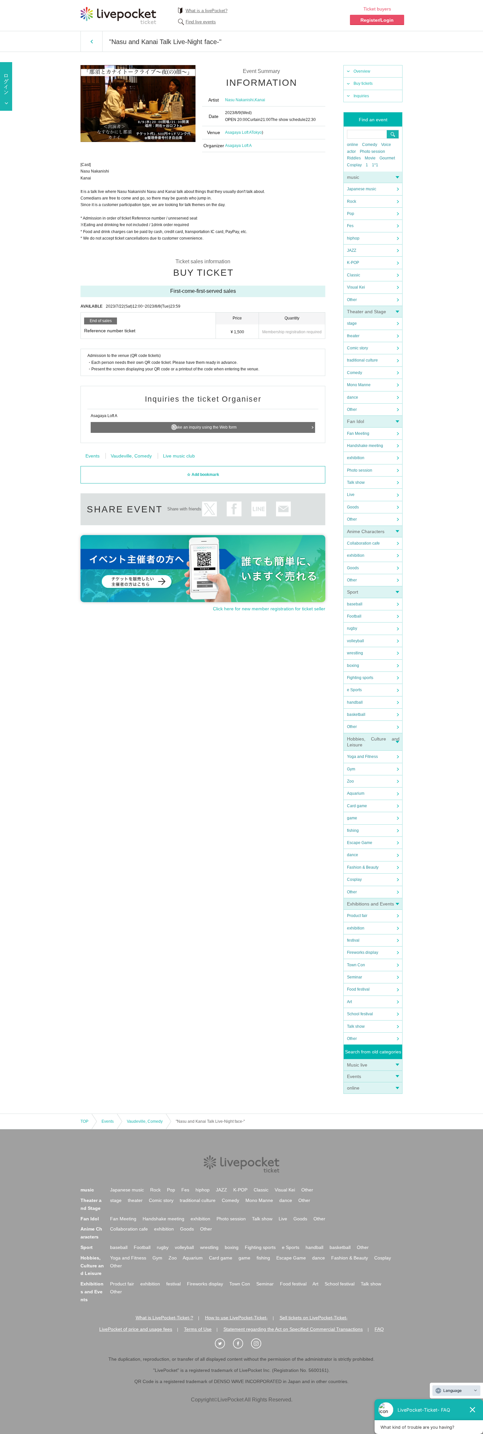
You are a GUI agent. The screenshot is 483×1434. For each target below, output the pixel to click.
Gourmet (387, 158)
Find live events (201, 21)
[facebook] (241, 1343)
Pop (350, 213)
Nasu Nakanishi (239, 100)
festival (353, 940)
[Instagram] (259, 1343)
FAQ (379, 1329)
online (352, 144)
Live (351, 494)
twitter (209, 509)
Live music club (179, 455)
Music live (357, 1065)
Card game (357, 806)
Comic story (357, 348)
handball (355, 702)
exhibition (355, 458)
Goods (353, 507)
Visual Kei (356, 287)
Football (354, 616)
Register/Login (377, 20)
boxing (353, 665)
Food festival (358, 989)
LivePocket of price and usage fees (135, 1329)
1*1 (375, 165)
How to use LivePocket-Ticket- (236, 1317)
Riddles (354, 158)
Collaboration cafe (363, 543)
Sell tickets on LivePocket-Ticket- (314, 1317)
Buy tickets (363, 83)
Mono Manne (359, 385)
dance (352, 397)
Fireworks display (362, 952)
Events (354, 1076)
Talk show (356, 482)
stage (352, 323)
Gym (351, 769)
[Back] (91, 41)
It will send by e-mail (283, 509)
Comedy (369, 144)
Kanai (260, 100)
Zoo (350, 781)
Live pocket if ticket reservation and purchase (118, 15)
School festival (360, 1014)
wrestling (355, 653)
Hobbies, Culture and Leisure (92, 1265)
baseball (354, 604)
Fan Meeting (358, 433)
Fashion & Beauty (363, 867)
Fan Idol (355, 421)
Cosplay (354, 165)
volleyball (355, 641)
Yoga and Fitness (362, 756)
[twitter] (223, 1343)
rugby (352, 628)
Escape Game (359, 842)
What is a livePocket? (206, 10)
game (352, 818)
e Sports (354, 690)
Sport (352, 592)
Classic (353, 275)
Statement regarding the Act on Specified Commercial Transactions (293, 1329)
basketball (356, 714)
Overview (362, 71)
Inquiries (361, 96)
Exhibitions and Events (370, 903)
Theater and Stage (366, 311)
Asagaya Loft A (238, 132)
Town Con (356, 965)
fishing (353, 830)
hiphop (353, 238)
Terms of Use (198, 1329)
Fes (350, 225)
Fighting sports (360, 677)
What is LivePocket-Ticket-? (164, 1317)
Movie (370, 158)
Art (349, 1001)
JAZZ (351, 250)
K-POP (353, 262)
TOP (84, 1121)
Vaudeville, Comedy (131, 455)
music (353, 177)
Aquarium (355, 793)
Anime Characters (365, 531)
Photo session (372, 151)
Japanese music (361, 189)
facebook (234, 509)
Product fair (357, 915)
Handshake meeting (365, 445)
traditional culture (362, 360)
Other (352, 299)
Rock (351, 201)
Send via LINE (258, 509)
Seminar (354, 977)
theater (353, 336)
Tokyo (256, 132)
